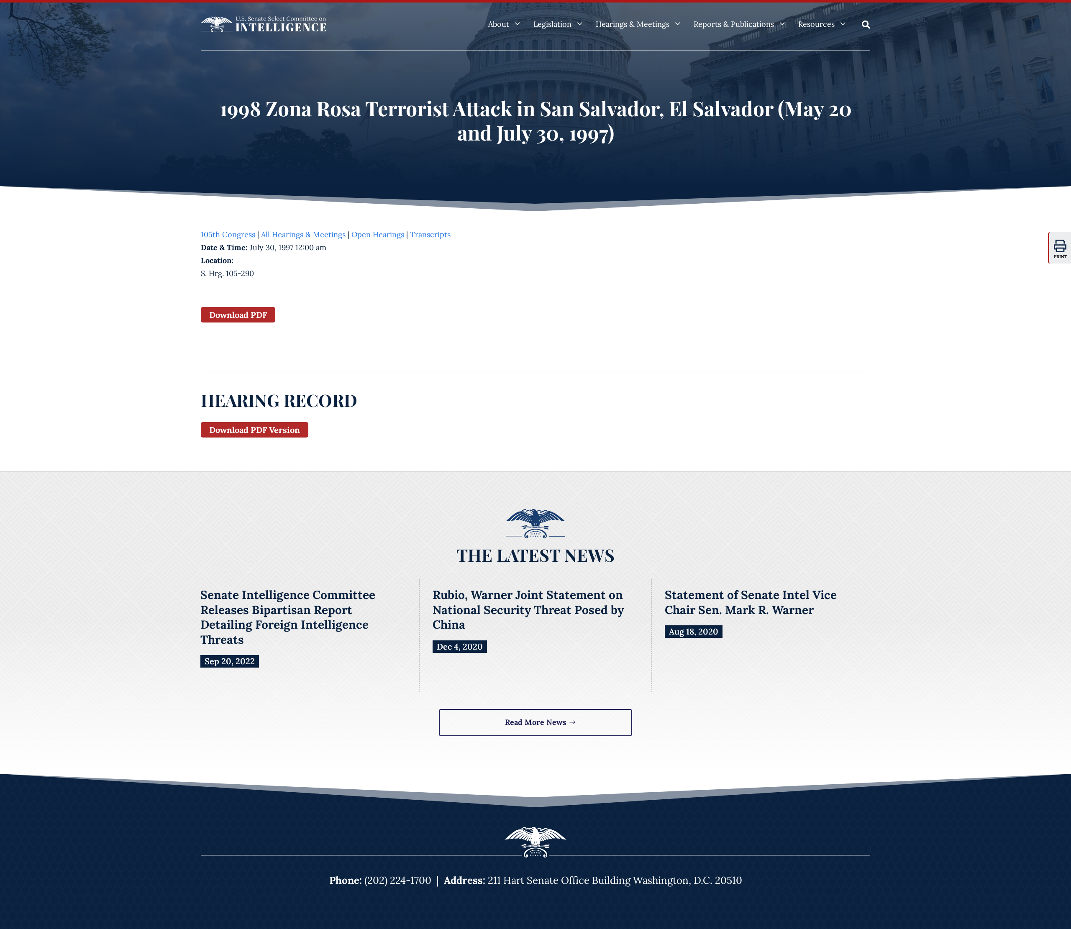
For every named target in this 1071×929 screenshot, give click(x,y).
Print (1060, 256)
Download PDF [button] (238, 315)
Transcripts (430, 234)
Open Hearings (377, 234)
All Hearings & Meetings (303, 234)
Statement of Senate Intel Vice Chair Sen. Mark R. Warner (751, 602)
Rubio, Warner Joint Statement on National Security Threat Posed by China (528, 609)
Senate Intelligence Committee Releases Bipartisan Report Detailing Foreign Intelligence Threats (287, 617)
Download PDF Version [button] (254, 430)
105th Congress (228, 234)
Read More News (535, 722)
